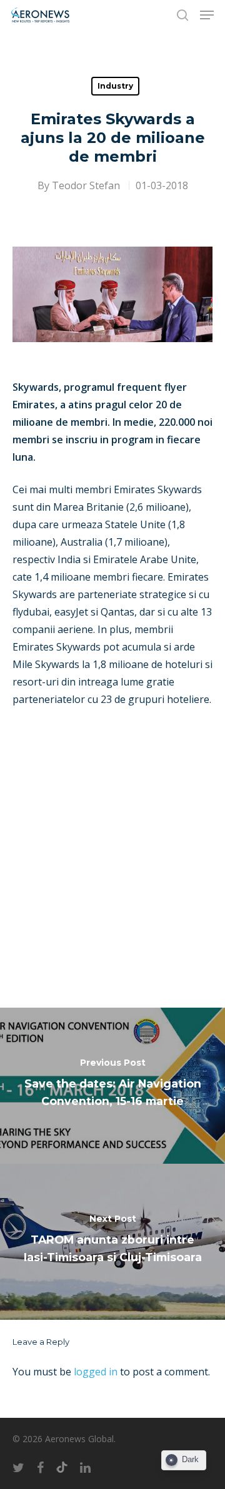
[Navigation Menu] (207, 15)
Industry (115, 86)
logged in (96, 1371)
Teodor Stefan (86, 185)
